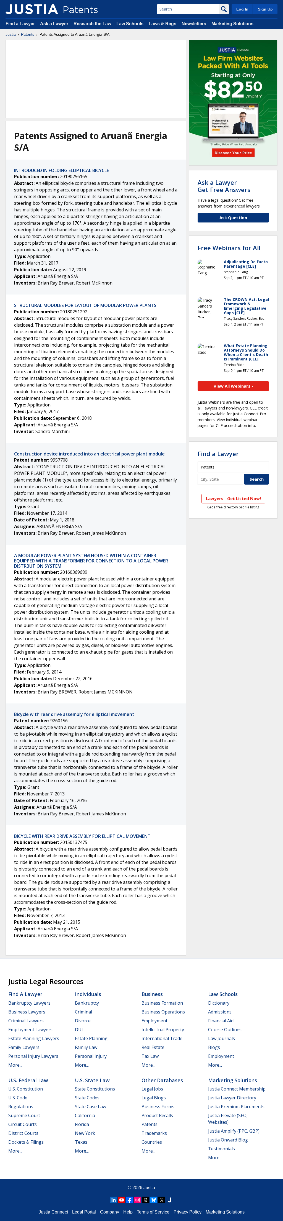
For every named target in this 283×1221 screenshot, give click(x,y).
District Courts (23, 1133)
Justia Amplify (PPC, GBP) (234, 1131)
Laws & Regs (162, 23)
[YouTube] (121, 1200)
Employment (154, 1021)
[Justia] (32, 9)
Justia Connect (53, 1212)
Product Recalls (157, 1115)
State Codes (87, 1098)
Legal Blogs (154, 1098)
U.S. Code (17, 1098)
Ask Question (233, 217)
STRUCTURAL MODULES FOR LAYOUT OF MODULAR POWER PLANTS (85, 305)
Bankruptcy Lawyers (29, 1003)
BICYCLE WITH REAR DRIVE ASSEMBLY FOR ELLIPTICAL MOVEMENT (82, 836)
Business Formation (162, 1003)
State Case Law (90, 1107)
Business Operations (163, 1012)
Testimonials (221, 1149)
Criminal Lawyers (26, 1021)
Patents (27, 34)
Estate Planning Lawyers (33, 1038)
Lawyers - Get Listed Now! (233, 498)
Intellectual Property (163, 1030)
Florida (82, 1124)
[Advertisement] (96, 79)
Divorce (83, 1021)
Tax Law (150, 1056)
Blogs (214, 1047)
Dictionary (218, 1003)
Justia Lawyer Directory (232, 1098)
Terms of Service (153, 1212)
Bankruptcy (87, 1003)
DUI (79, 1030)
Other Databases (162, 1080)
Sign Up (265, 9)
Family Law (86, 1047)
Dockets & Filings (26, 1142)
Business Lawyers (26, 1012)
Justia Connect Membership (237, 1089)
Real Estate (153, 1047)
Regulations (20, 1107)
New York (85, 1133)
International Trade (162, 1038)
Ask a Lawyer (54, 23)
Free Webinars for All (229, 247)
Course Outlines (225, 1030)
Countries (152, 1142)
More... (15, 1065)
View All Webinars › (233, 386)
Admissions (220, 1012)
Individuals (88, 994)
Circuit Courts (22, 1124)
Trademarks (154, 1133)
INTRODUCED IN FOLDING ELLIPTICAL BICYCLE (61, 170)
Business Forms (158, 1107)
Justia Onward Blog (228, 1140)
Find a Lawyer (20, 23)
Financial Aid (221, 1021)
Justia (11, 34)
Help (128, 1212)
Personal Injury (91, 1056)
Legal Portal (84, 1212)
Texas (81, 1142)
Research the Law (92, 23)
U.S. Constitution (25, 1089)
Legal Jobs (152, 1089)
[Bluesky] (153, 1200)
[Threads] (145, 1200)
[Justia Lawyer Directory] (169, 1200)
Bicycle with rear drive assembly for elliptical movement (74, 714)
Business (152, 994)
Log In (242, 9)
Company (109, 1212)
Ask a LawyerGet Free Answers (224, 186)
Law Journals (221, 1038)
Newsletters (194, 23)
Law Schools (129, 23)
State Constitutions (95, 1089)
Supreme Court (24, 1115)
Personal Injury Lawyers (33, 1056)
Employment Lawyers (30, 1030)
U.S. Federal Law (28, 1080)
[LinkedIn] (113, 1200)
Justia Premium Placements (236, 1107)
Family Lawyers (24, 1047)
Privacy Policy (187, 1212)
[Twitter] (161, 1200)
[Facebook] (129, 1200)
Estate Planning (91, 1038)
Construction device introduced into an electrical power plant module (89, 454)
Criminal (83, 1012)
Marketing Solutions (232, 23)
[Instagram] (137, 1200)
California (85, 1115)
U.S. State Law (92, 1080)
